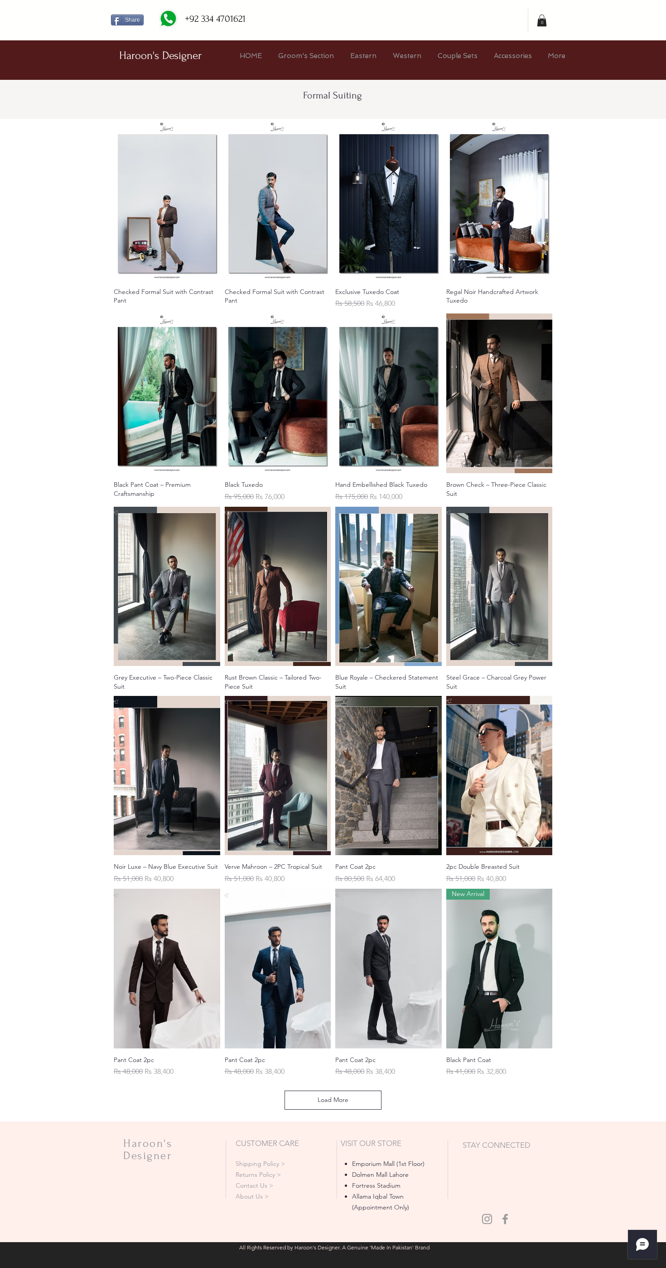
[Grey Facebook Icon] (505, 1219)
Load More (333, 1100)
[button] (542, 20)
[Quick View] (167, 200)
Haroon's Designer (160, 55)
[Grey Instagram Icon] (487, 1219)
